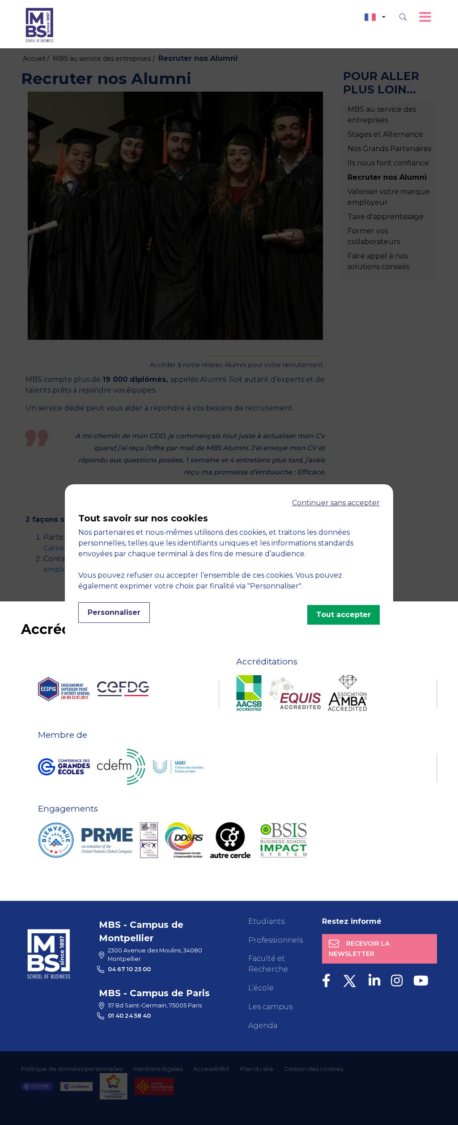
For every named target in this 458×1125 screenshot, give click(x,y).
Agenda (262, 1025)
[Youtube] (420, 981)
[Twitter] (349, 981)
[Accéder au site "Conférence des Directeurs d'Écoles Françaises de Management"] (121, 767)
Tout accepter (343, 614)
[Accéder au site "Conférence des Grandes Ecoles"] (64, 766)
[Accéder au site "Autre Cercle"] (230, 840)
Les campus (270, 1006)
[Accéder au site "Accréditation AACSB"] (249, 693)
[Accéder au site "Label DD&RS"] (184, 840)
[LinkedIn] (374, 981)
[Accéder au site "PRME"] (107, 840)
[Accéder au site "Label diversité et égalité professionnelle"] (149, 840)
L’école (261, 988)
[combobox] (375, 17)
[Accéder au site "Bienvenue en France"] (56, 840)
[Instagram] (397, 981)
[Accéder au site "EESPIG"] (64, 689)
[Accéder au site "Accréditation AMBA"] (347, 693)
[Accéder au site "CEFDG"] (123, 688)
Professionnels (275, 940)
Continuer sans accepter (336, 503)
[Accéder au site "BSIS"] (284, 840)
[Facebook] (326, 981)
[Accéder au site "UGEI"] (178, 767)
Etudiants (266, 921)
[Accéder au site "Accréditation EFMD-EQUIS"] (295, 693)
